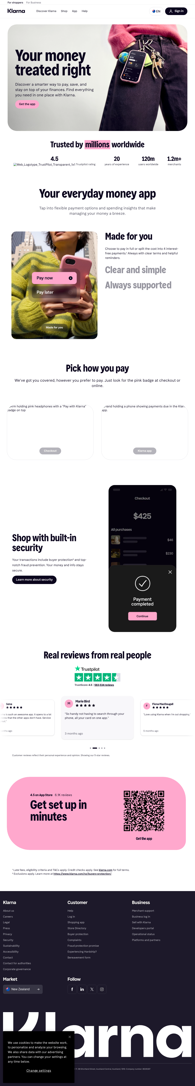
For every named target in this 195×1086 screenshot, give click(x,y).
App (74, 11)
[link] (50, 432)
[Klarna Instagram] (101, 989)
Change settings (38, 1070)
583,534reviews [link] (104, 685)
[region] (38, 1057)
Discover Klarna (46, 11)
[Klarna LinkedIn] (82, 989)
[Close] (70, 1037)
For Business (33, 2)
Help (85, 11)
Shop (64, 11)
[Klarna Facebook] (72, 989)
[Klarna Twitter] (92, 989)
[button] (156, 11)
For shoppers (15, 2)
